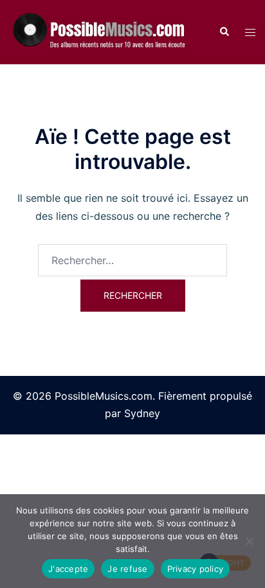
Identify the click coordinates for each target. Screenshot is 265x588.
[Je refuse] (248, 541)
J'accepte (68, 569)
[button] (224, 32)
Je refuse (127, 569)
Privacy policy (195, 569)
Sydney (142, 413)
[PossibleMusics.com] (104, 31)
